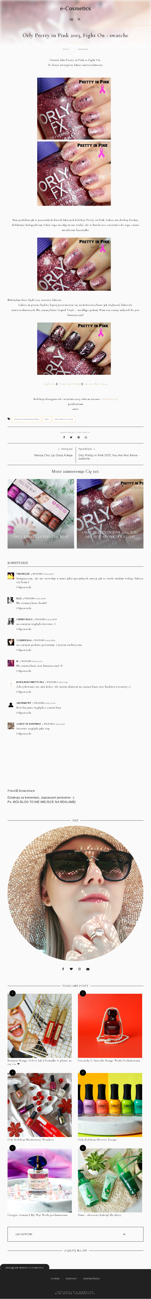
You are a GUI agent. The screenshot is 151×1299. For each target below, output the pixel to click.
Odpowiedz (23, 587)
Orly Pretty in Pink (64, 419)
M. (17, 661)
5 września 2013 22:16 (43, 703)
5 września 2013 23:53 (53, 724)
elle (19, 598)
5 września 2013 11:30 (56, 682)
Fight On (49, 384)
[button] (39, 17)
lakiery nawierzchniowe (26, 419)
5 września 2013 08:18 (45, 619)
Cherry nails (24, 619)
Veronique (23, 574)
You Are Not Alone (96, 384)
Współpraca (91, 1279)
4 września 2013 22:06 (34, 598)
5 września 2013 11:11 (31, 661)
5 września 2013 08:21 (44, 640)
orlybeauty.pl (109, 399)
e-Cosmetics (75, 8)
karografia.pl (85, 1293)
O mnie (55, 1279)
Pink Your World (70, 384)
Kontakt (71, 1279)
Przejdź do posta (41, 543)
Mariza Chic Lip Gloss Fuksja (53, 455)
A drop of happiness (28, 724)
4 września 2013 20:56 (42, 574)
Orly (47, 419)
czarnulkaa (23, 640)
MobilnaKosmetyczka (30, 682)
